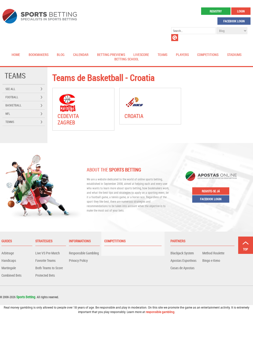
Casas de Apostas (182, 268)
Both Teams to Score (49, 268)
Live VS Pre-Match (47, 253)
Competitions (207, 54)
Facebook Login (234, 21)
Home (16, 54)
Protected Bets (45, 275)
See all (10, 89)
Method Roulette (213, 253)
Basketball (13, 105)
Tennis (9, 122)
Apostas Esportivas (183, 260)
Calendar (80, 54)
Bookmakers (38, 54)
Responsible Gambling (84, 253)
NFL (7, 114)
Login (241, 11)
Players (182, 54)
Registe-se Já (211, 191)
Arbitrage (7, 253)
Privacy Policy (78, 260)
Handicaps (8, 260)
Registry (216, 11)
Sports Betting (25, 296)
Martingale (8, 268)
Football (11, 97)
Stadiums (234, 54)
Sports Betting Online (39, 16)
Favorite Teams (45, 260)
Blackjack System (182, 253)
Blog (60, 54)
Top (245, 249)
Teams (162, 54)
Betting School (126, 59)
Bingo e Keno (211, 260)
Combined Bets (11, 275)
